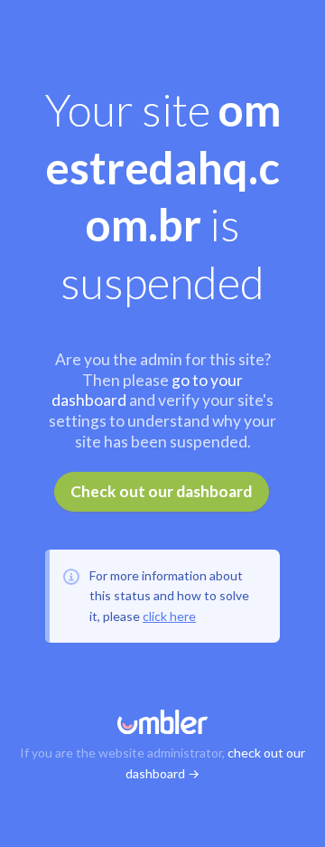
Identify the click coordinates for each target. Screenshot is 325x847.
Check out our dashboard (161, 491)
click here (169, 616)
